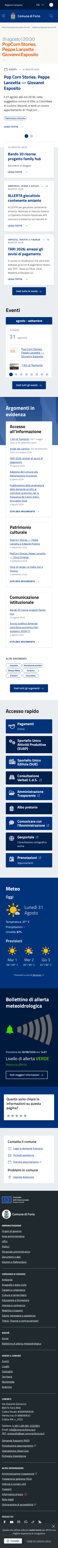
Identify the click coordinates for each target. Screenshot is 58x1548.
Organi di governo (11, 1231)
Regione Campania (14, 5)
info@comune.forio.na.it (22, 1430)
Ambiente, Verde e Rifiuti (23, 186)
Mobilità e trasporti (12, 1310)
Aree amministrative (13, 1236)
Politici (5, 1246)
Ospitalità (7, 1371)
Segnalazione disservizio (15, 1451)
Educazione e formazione (15, 1300)
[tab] (26, 136)
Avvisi (5, 1338)
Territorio (7, 1377)
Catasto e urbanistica (13, 1290)
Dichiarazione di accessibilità (19, 1504)
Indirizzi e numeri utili (14, 1484)
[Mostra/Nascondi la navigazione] (3, 16)
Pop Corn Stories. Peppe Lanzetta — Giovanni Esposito (32, 352)
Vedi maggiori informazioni (25, 1075)
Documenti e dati (11, 1257)
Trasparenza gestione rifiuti (17, 1479)
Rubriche (7, 1387)
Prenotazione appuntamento (19, 1446)
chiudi (15, 1541)
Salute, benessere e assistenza (18, 1315)
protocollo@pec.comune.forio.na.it (25, 1433)
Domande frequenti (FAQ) (15, 1440)
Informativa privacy (12, 1494)
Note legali (8, 1499)
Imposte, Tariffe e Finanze (24, 239)
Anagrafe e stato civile (14, 1285)
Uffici (5, 1241)
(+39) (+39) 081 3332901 (26, 1426)
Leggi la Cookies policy (39, 1541)
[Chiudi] (53, 1526)
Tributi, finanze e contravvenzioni (20, 1321)
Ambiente (7, 1280)
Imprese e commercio (13, 1305)
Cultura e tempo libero (14, 1295)
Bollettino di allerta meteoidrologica (21, 1343)
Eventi (13, 69)
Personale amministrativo (16, 1252)
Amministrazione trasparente (19, 1474)
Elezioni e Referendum (14, 1262)
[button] (51, 16)
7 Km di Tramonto (32, 365)
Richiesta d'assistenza (14, 1456)
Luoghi (5, 1366)
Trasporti (7, 1489)
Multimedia (8, 1382)
